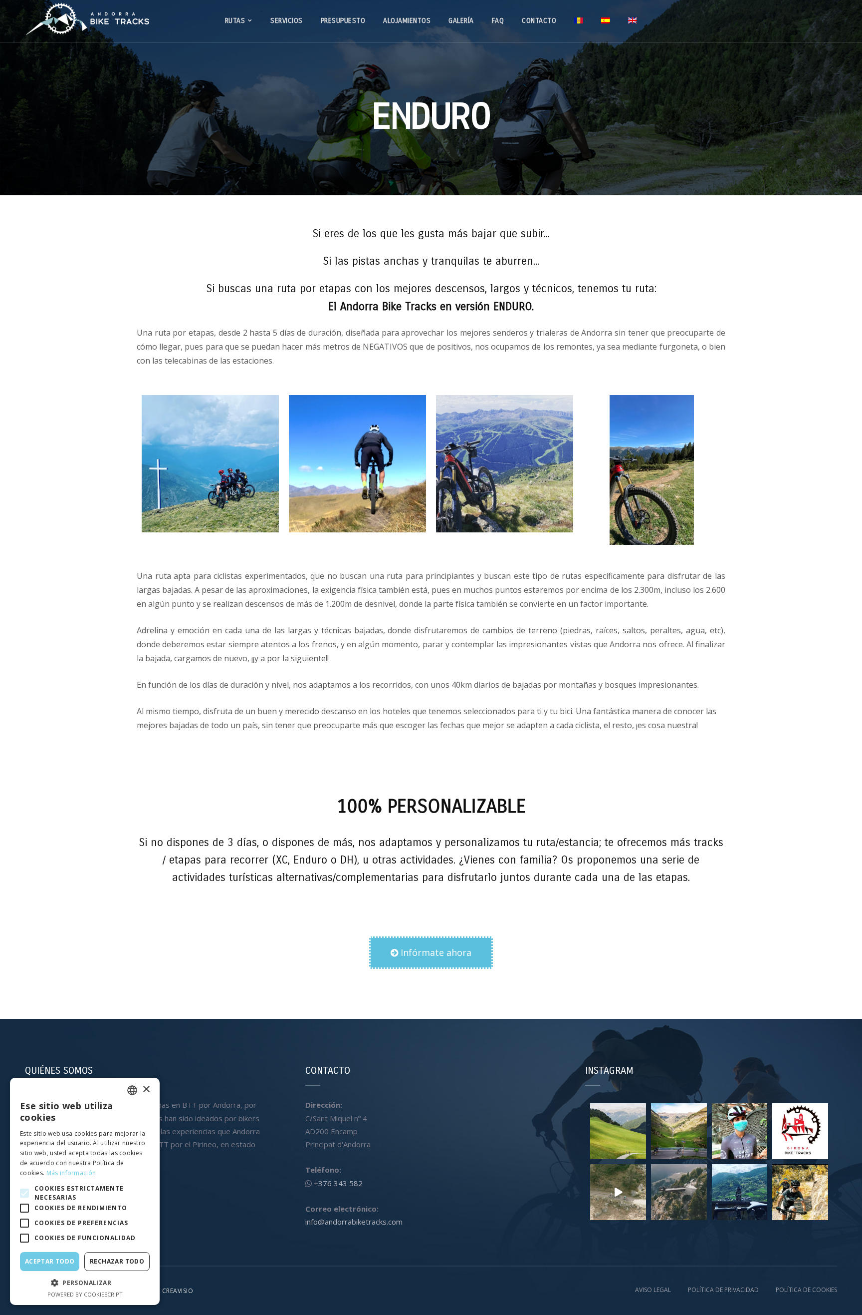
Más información (71, 1173)
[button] (431, 952)
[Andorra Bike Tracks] (87, 17)
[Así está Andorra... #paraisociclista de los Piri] (679, 1131)
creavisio (178, 1291)
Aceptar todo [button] (50, 1261)
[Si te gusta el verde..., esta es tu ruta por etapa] (618, 1131)
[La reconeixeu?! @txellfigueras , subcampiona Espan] (618, 1192)
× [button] (146, 1089)
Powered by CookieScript (85, 1294)
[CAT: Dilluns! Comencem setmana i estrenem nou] (800, 1131)
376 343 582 (340, 1183)
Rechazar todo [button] (117, 1261)
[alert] (85, 1191)
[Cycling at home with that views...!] (740, 1192)
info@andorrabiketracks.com (354, 1222)
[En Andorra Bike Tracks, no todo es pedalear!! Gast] (679, 1192)
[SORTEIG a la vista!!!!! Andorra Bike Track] (740, 1131)
